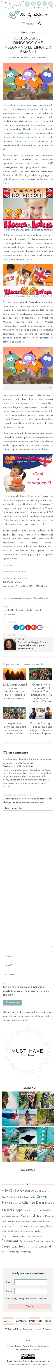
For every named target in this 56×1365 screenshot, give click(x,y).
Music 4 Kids (6, 1227)
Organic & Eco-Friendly (34, 1227)
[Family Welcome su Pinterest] (44, 5)
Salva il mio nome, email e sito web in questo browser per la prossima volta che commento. (26, 991)
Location (10, 1221)
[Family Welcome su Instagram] (33, 5)
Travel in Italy (32, 1247)
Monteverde (39, 1221)
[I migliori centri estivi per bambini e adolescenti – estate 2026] (15, 713)
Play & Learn (28, 33)
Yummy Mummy (20, 1251)
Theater (14, 1247)
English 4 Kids (24, 610)
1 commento (41, 57)
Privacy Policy (14, 1346)
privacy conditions (38, 1299)
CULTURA (9, 610)
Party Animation (23, 1231)
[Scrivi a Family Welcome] (50, 5)
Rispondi (7, 787)
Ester (30, 57)
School (31, 1242)
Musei (48, 1222)
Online (17, 1226)
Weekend (44, 1246)
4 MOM (9, 1191)
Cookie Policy (29, 1346)
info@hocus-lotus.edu (15, 578)
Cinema (17, 1203)
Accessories (26, 1191)
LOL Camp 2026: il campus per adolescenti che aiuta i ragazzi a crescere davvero (15, 692)
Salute (24, 1241)
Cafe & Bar (18, 1197)
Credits (28, 1340)
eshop (16, 1209)
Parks (10, 1232)
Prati (29, 1236)
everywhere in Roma (32, 1210)
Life (3, 1222)
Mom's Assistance (24, 1222)
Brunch (9, 1197)
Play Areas (22, 1236)
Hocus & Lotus (28, 163)
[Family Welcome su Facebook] (27, 5)
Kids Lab (28, 1216)
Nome (9, 1291)
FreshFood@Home (11, 1217)
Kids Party (45, 1216)
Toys (22, 1246)
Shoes (37, 1241)
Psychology (37, 1236)
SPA (42, 1242)
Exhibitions (48, 1210)
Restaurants (10, 1241)
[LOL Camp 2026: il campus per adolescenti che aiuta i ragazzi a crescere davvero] (15, 674)
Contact (21, 1321)
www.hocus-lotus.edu (14, 571)
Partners (34, 1321)
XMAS (5, 1252)
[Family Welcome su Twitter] (38, 5)
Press (47, 1321)
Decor (40, 1203)
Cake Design (30, 1197)
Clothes (28, 1203)
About (8, 1321)
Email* (9, 1282)
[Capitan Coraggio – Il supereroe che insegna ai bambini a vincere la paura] (41, 713)
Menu (30, 24)
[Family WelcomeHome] (28, 14)
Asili (37, 1191)
